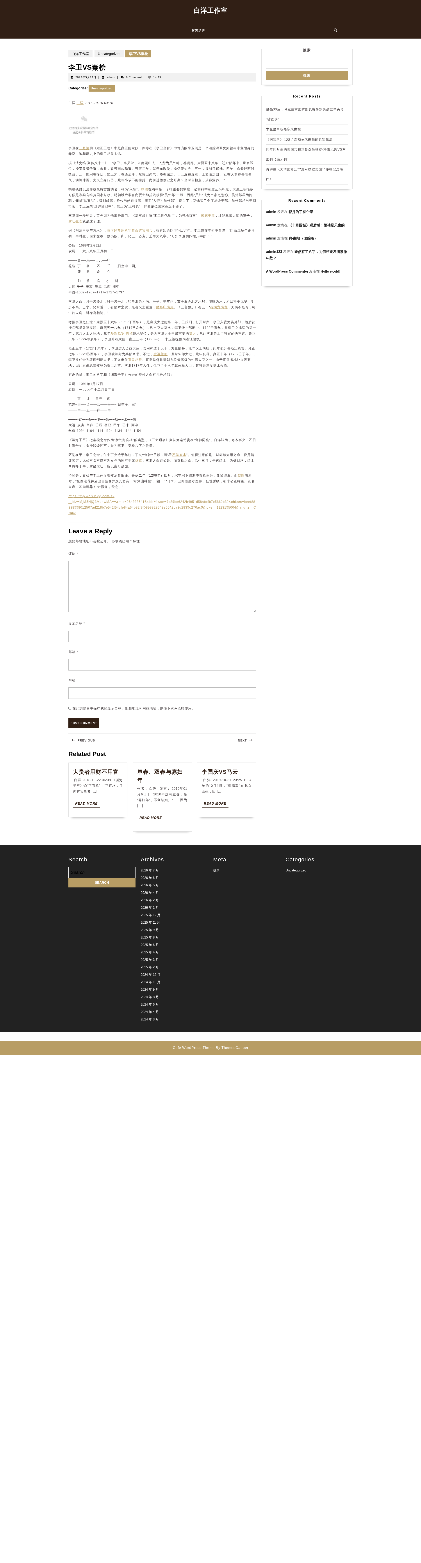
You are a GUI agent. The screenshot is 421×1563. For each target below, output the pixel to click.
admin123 (274, 252)
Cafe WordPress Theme (194, 1048)
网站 (71, 680)
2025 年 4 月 (150, 952)
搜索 (307, 50)
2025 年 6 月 (150, 945)
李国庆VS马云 (220, 772)
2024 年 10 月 (151, 982)
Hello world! (330, 271)
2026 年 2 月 (150, 900)
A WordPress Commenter (287, 271)
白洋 (80, 103)
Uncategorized (109, 54)
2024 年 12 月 (151, 974)
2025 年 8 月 (150, 937)
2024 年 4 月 (150, 1012)
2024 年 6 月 (150, 1004)
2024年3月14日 (85, 77)
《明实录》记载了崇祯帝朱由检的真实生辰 (299, 139)
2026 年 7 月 (150, 870)
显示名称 (76, 623)
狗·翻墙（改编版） (303, 238)
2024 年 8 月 (150, 997)
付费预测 (198, 30)
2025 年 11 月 (150, 922)
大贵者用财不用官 (96, 772)
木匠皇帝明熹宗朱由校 (283, 129)
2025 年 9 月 (150, 930)
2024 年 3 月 (150, 1019)
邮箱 (73, 652)
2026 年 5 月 (150, 885)
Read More (87, 804)
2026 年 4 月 (150, 892)
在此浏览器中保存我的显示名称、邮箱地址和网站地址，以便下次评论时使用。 (133, 708)
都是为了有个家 (301, 212)
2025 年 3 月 (150, 960)
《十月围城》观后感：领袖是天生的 (317, 225)
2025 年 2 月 (150, 967)
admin (111, 77)
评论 (73, 553)
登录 (216, 870)
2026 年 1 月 (150, 907)
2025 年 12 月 (151, 915)
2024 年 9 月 (150, 989)
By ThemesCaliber (232, 1048)
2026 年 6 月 (150, 878)
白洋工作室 (211, 10)
